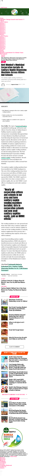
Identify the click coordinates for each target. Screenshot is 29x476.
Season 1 (2, 23)
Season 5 (2, 28)
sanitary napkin (5, 157)
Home (1, 18)
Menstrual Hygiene (16, 274)
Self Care (2, 49)
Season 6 (2, 29)
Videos (2, 21)
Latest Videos (4, 22)
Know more (13, 456)
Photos (2, 35)
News (3, 56)
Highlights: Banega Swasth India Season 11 (12, 19)
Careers (2, 468)
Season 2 (2, 24)
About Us (2, 460)
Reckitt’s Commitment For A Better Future (11, 52)
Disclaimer (3, 463)
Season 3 (2, 26)
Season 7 (2, 31)
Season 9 (2, 33)
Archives (2, 457)
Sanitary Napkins (12, 275)
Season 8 (2, 32)
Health (2, 50)
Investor (2, 464)
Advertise (2, 459)
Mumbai (4, 275)
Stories (2, 51)
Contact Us (3, 466)
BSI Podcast (3, 54)
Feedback (3, 461)
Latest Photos (4, 36)
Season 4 (2, 27)
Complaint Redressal (6, 465)
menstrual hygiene (21, 126)
